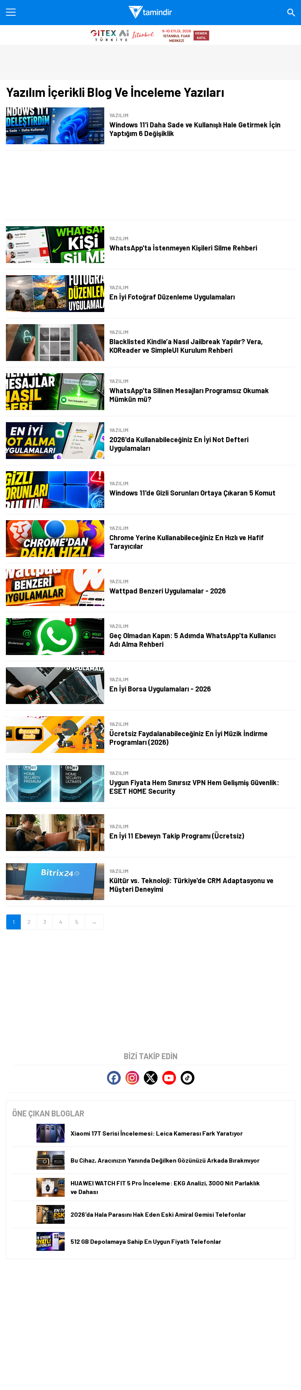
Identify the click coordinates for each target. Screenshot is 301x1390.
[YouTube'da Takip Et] (169, 1078)
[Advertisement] (150, 185)
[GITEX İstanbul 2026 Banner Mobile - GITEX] (150, 35)
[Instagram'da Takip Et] (132, 1078)
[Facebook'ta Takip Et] (114, 1078)
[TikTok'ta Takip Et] (187, 1078)
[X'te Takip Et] (151, 1078)
